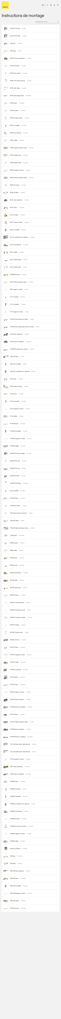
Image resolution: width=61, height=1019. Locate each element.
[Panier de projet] (51, 5)
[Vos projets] (54, 5)
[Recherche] (47, 5)
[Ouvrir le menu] (57, 5)
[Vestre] (5, 5)
